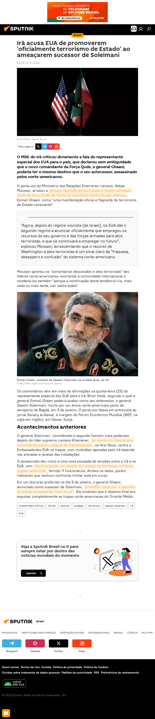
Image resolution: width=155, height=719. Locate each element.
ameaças (79, 505)
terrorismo (94, 505)
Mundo (52, 505)
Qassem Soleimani (115, 505)
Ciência (132, 632)
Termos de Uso (30, 667)
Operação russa (72, 632)
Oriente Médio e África (31, 505)
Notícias (64, 505)
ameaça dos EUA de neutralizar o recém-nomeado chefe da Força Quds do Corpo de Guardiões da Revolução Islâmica (74, 192)
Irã (131, 505)
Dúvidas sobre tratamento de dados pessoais (31, 672)
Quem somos (10, 667)
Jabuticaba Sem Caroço (38, 632)
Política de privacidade (67, 667)
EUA (21, 513)
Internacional (99, 632)
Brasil (118, 632)
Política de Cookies (96, 667)
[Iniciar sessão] (141, 29)
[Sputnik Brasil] (20, 32)
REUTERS (25, 383)
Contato (46, 667)
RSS (96, 672)
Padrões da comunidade (77, 672)
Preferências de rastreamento (120, 672)
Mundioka (9, 632)
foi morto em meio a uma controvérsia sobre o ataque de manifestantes (75, 442)
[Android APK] (14, 683)
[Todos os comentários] (6, 713)
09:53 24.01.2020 (28, 63)
